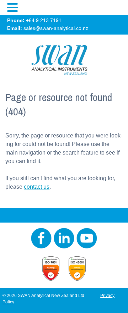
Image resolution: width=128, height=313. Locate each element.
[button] (13, 7)
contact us (36, 187)
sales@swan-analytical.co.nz (55, 28)
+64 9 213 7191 (44, 20)
